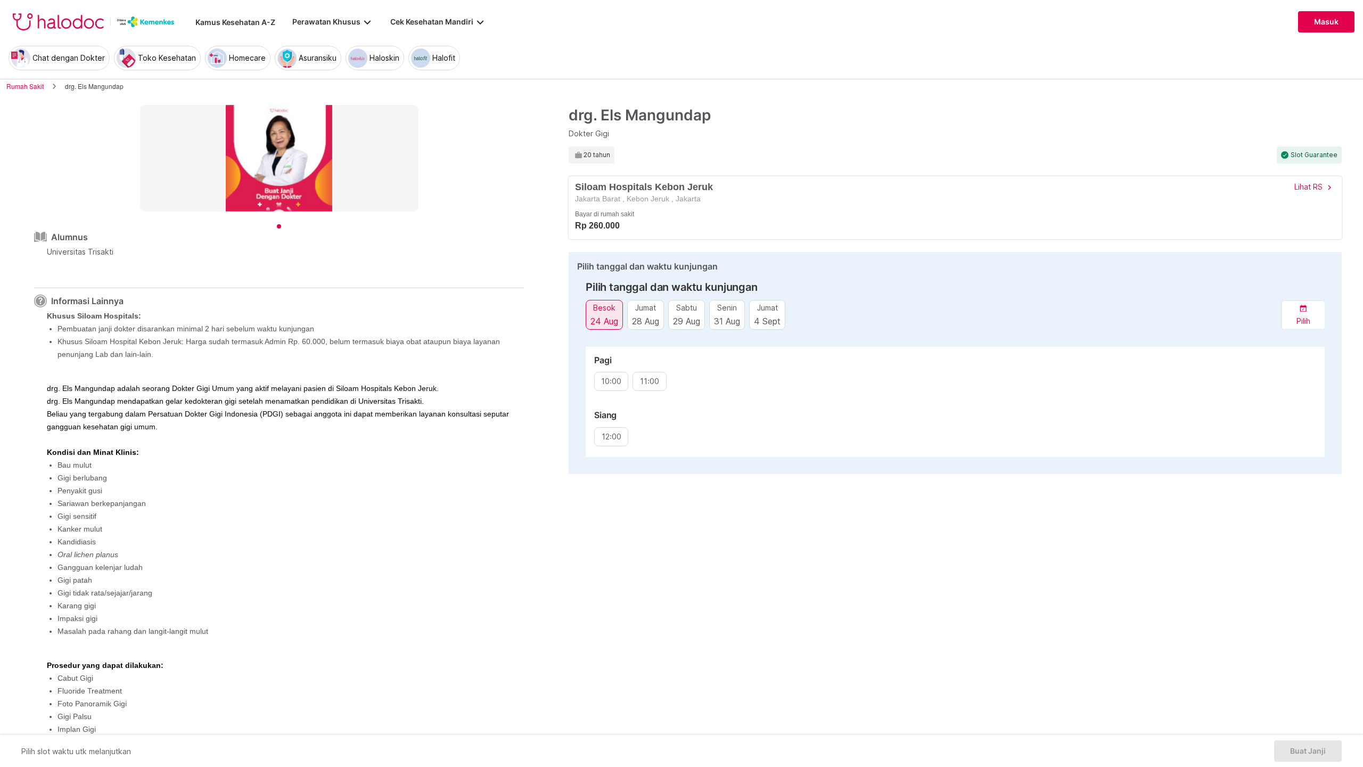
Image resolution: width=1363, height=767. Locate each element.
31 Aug (727, 321)
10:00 (611, 381)
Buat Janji (1308, 751)
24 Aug (604, 321)
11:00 (649, 381)
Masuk (1326, 22)
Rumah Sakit (25, 86)
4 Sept (767, 321)
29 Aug (686, 321)
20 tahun (597, 155)
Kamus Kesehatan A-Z (235, 22)
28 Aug (645, 321)
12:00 (611, 437)
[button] (1303, 315)
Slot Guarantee (1314, 155)
